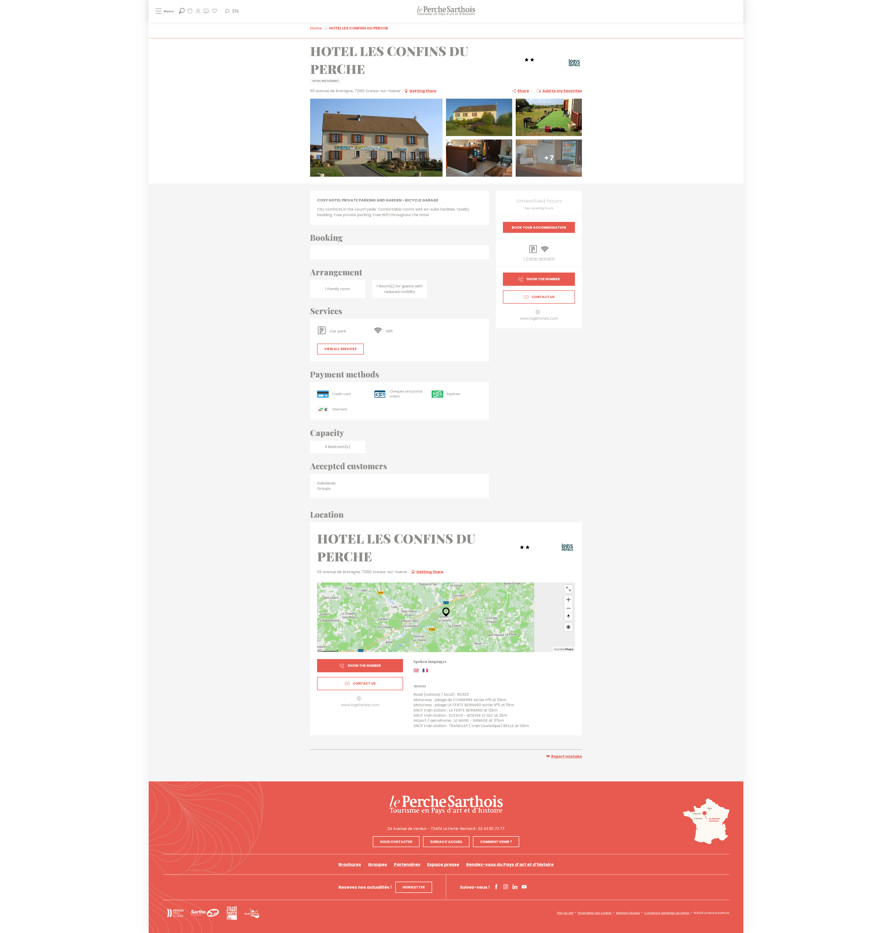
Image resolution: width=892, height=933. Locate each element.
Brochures (349, 864)
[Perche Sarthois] (446, 804)
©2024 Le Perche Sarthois (711, 913)
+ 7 (549, 158)
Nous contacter (396, 841)
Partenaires (407, 864)
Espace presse (443, 864)
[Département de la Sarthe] (205, 913)
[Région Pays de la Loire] (175, 913)
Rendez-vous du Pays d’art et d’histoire (510, 864)
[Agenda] (190, 12)
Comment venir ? (496, 841)
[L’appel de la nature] (198, 12)
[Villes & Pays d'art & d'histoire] (232, 913)
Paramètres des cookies (595, 913)
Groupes (377, 864)
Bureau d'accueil (446, 841)
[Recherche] (182, 12)
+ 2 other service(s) (539, 259)
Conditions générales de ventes (666, 913)
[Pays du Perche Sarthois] (446, 11)
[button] (227, 11)
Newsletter (414, 887)
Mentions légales (628, 913)
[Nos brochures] (206, 12)
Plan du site (565, 913)
